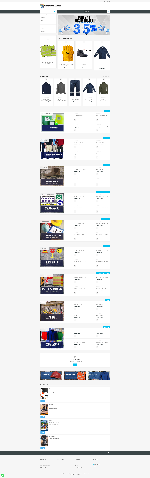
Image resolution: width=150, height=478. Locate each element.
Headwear (44, 143)
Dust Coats (45, 340)
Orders (76, 465)
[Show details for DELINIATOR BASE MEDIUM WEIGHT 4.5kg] (92, 290)
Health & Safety (45, 221)
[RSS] (109, 453)
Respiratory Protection (47, 224)
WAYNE (50, 420)
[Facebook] (106, 453)
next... (56, 392)
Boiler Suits (45, 335)
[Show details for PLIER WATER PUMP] (92, 307)
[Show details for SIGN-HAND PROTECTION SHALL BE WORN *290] (92, 199)
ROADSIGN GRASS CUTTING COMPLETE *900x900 (80, 250)
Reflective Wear (45, 227)
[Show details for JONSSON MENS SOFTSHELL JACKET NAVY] (46, 88)
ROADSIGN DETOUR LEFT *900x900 (80, 261)
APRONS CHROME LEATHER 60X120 (80, 332)
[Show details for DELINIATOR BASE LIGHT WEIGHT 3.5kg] (92, 280)
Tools (43, 303)
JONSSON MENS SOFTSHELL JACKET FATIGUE (104, 100)
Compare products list (79, 467)
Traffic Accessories (46, 276)
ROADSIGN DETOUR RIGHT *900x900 (102, 250)
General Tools (45, 308)
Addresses (77, 464)
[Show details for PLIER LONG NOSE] (92, 317)
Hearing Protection (46, 239)
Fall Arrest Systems (46, 232)
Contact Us (59, 462)
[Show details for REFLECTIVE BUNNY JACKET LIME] (69, 236)
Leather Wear (45, 332)
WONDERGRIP (52, 436)
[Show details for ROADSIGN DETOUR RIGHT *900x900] (92, 253)
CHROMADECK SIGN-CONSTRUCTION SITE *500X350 (80, 196)
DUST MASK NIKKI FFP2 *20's (102, 234)
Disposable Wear (46, 339)
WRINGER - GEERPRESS (78, 126)
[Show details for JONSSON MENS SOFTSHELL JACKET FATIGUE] (103, 88)
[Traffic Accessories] (52, 285)
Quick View (66, 42)
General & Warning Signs (48, 194)
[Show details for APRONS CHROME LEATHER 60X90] (92, 334)
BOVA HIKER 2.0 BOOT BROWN (80, 169)
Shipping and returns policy (45, 465)
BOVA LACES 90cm (77, 180)
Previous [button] (107, 39)
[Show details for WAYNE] (44, 430)
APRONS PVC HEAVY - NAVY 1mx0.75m (102, 342)
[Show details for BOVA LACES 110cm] (92, 172)
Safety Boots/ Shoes (46, 171)
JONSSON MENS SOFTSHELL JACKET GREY (61, 100)
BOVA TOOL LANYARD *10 (79, 304)
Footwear (44, 167)
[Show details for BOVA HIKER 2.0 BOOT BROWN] (69, 172)
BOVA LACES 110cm (100, 169)
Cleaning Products (46, 113)
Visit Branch (79, 361)
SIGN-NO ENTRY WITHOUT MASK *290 (102, 207)
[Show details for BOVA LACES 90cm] (69, 182)
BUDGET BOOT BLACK (102, 64)
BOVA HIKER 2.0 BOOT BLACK (102, 180)
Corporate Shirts (46, 148)
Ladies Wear (45, 346)
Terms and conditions (44, 467)
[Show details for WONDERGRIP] (44, 446)
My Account (108, 1)
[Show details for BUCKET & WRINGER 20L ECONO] (69, 117)
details (43, 401)
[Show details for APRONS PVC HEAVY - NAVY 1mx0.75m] (92, 345)
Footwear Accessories (47, 170)
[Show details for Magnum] (44, 414)
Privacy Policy (42, 464)
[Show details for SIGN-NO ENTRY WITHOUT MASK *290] (92, 209)
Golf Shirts (44, 144)
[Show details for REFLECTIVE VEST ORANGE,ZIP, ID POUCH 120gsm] (48, 50)
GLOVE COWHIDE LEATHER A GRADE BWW (84, 65)
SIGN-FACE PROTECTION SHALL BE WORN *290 (80, 207)
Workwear (44, 330)
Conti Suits (45, 337)
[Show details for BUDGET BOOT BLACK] (102, 53)
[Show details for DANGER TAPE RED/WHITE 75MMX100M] (69, 290)
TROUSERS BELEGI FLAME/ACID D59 (66, 66)
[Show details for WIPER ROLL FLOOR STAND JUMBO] (92, 128)
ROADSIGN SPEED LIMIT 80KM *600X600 (102, 261)
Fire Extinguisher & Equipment (48, 234)
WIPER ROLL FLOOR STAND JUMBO (102, 126)
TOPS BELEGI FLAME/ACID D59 (89, 100)
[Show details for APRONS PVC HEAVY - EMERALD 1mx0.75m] (69, 345)
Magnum (51, 404)
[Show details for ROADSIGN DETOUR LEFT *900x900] (69, 263)
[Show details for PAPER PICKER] (69, 317)
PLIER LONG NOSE (100, 315)
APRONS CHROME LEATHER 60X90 (102, 332)
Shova (50, 389)
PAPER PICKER (76, 315)
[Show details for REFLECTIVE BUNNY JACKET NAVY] (69, 226)
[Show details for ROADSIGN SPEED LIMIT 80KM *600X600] (92, 263)
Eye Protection (45, 237)
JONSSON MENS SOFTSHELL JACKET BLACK (102, 153)
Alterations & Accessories (47, 347)
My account (77, 462)
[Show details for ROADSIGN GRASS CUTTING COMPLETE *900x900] (69, 253)
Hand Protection (46, 225)
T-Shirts (44, 151)
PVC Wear (44, 334)
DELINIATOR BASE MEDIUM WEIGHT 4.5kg (102, 288)
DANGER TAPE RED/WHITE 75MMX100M (80, 288)
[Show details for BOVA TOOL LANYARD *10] (69, 307)
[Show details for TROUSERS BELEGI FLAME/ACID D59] (66, 53)
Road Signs (44, 248)
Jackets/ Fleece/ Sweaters (47, 149)
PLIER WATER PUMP (100, 304)
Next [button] (109, 39)
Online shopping (72, 361)
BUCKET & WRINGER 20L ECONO (80, 115)
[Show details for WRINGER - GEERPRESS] (69, 128)
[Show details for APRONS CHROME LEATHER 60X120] (69, 334)
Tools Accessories (46, 307)
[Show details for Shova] (44, 398)
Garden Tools (45, 305)
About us (41, 462)
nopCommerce (77, 474)
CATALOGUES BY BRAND (95, 6)
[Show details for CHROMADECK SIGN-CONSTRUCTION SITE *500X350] (69, 199)
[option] (66, 56)
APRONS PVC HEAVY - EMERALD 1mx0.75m (80, 342)
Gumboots (45, 173)
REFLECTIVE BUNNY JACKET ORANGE (102, 223)
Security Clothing (46, 344)
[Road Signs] (52, 257)
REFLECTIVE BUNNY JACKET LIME (80, 234)
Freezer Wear (45, 342)
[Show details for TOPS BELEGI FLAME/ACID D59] (89, 88)
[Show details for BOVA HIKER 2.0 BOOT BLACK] (92, 182)
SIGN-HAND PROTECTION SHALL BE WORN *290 (102, 196)
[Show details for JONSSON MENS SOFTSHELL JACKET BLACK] (92, 155)
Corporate (44, 140)
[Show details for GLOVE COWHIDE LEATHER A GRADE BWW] (84, 53)
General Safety (45, 236)
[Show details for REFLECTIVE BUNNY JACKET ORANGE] (92, 226)
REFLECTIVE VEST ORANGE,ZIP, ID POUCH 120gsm (48, 63)
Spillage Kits (45, 241)
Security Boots (45, 175)
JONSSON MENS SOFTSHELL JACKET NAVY (46, 100)
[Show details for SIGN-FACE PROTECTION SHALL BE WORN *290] (69, 209)
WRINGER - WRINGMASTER (101, 115)
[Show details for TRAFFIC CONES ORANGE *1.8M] (69, 280)
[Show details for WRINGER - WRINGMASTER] (92, 117)
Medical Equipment (46, 231)
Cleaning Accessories (47, 117)
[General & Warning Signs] (52, 203)
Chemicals (44, 115)
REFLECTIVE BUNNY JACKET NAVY (80, 223)
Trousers (44, 146)
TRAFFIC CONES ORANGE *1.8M (80, 277)
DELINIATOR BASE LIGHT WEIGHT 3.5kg (102, 277)
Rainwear (44, 349)
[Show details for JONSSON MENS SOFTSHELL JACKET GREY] (60, 88)
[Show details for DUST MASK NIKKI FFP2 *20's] (92, 236)
